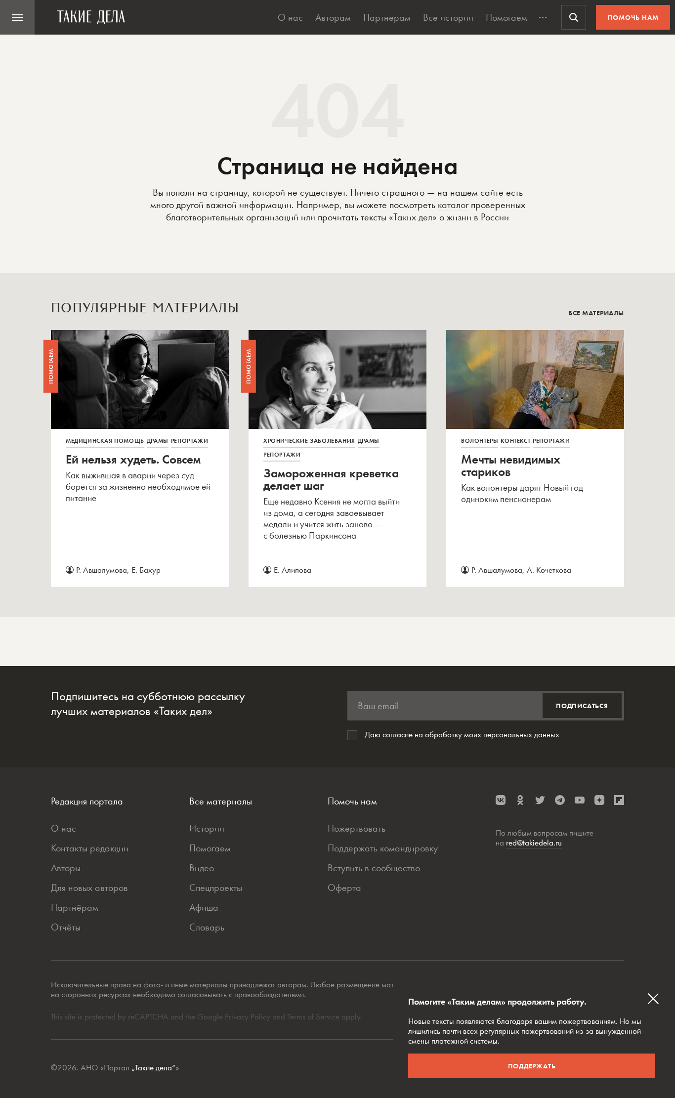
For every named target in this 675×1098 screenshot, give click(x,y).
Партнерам (387, 17)
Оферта (344, 887)
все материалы (596, 312)
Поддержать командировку (383, 848)
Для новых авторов (89, 887)
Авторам (333, 17)
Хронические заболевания (309, 441)
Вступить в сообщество (374, 867)
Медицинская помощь (105, 441)
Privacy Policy (248, 1016)
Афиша (203, 907)
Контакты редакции (89, 848)
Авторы (66, 867)
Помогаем (506, 17)
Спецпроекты (215, 887)
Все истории (448, 17)
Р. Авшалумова (101, 569)
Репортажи (189, 441)
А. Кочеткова (549, 569)
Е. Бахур (146, 569)
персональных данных (521, 734)
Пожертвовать (356, 828)
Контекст (515, 441)
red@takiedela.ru (534, 842)
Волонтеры (479, 441)
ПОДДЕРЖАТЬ (532, 1065)
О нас (290, 17)
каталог (453, 204)
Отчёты (66, 927)
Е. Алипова (292, 569)
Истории (206, 828)
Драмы (158, 441)
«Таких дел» (413, 217)
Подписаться (582, 705)
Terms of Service (313, 1016)
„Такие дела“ (153, 1067)
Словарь (206, 927)
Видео (201, 867)
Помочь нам (633, 17)
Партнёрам (74, 907)
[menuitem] (17, 17)
